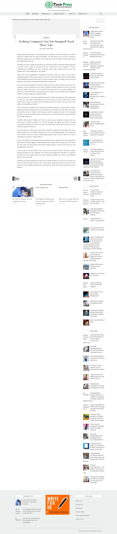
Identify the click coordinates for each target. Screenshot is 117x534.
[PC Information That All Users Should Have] (76, 179)
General (46, 37)
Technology (45, 13)
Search (100, 20)
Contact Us (82, 13)
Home (27, 13)
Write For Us (80, 519)
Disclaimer (79, 508)
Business (35, 13)
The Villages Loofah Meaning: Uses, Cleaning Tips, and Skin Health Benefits (45, 201)
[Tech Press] (58, 5)
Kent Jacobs (50, 48)
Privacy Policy (59, 13)
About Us (72, 13)
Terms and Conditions (82, 515)
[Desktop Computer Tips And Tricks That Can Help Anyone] (16, 179)
